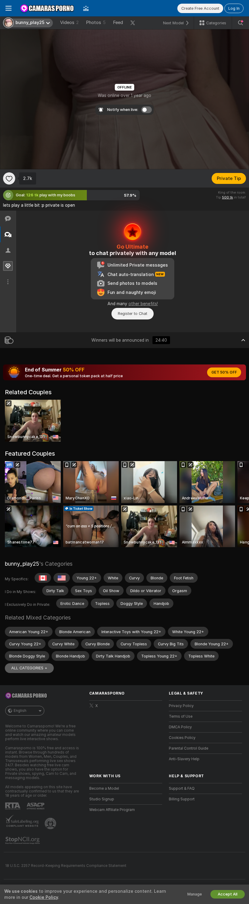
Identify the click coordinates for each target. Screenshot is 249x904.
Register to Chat (132, 313)
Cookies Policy (182, 738)
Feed (118, 22)
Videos (69, 22)
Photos (96, 22)
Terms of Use (181, 716)
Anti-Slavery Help (184, 759)
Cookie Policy (43, 897)
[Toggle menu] (8, 8)
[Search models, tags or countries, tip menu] (240, 22)
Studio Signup (101, 799)
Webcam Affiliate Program (112, 810)
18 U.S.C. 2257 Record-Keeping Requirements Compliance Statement (65, 866)
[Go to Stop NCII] (23, 840)
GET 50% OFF (224, 372)
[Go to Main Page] (47, 8)
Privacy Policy (181, 706)
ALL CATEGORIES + (29, 668)
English (20, 711)
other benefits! (143, 303)
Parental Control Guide (188, 748)
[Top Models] (86, 8)
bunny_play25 (22, 564)
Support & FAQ (182, 788)
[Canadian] (43, 578)
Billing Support (182, 799)
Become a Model (104, 788)
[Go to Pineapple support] (51, 823)
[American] (61, 578)
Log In (234, 8)
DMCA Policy (180, 727)
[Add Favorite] (9, 178)
